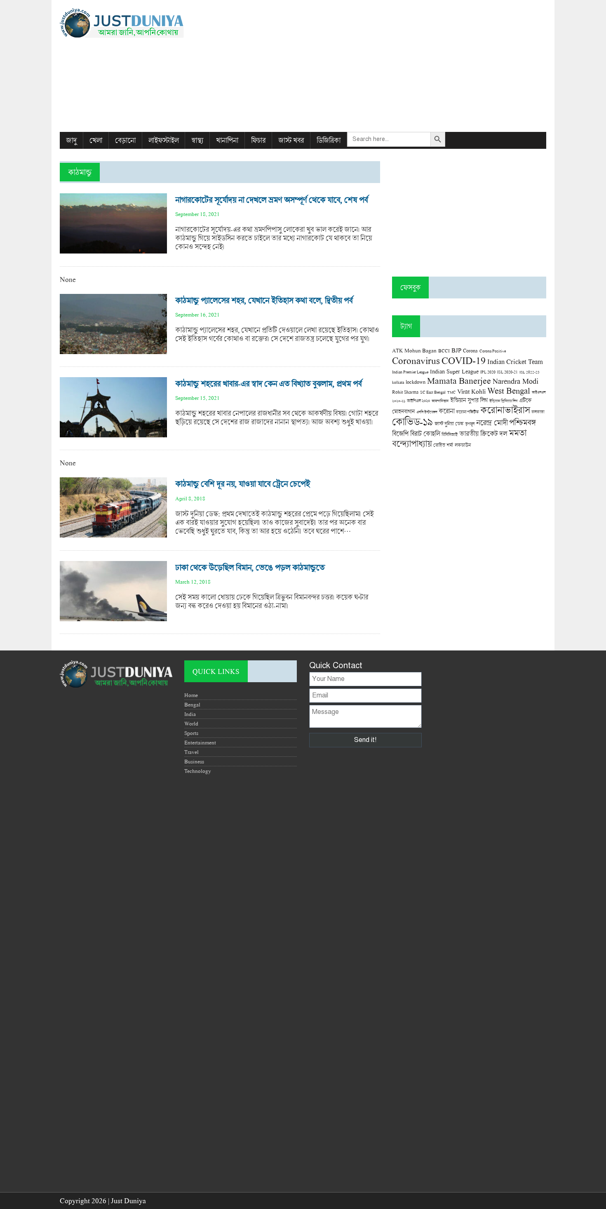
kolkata (398, 382)
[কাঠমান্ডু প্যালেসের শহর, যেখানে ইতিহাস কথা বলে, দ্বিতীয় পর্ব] (113, 349)
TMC (451, 392)
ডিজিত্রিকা (329, 140)
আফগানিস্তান (440, 401)
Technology (197, 771)
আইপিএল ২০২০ (418, 400)
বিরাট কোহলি (425, 433)
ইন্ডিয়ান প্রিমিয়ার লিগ (503, 401)
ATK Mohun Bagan (414, 350)
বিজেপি (400, 433)
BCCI (444, 350)
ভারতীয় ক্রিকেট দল (483, 433)
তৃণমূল (469, 423)
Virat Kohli (471, 391)
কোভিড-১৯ (412, 421)
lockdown (415, 382)
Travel (191, 752)
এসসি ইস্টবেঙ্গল (426, 412)
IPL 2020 (488, 371)
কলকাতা (537, 411)
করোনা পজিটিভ (467, 412)
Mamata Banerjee (459, 380)
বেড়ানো (125, 140)
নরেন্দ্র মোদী (491, 422)
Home (191, 695)
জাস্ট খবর (291, 140)
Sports (191, 733)
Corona (470, 350)
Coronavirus (416, 360)
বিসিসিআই (450, 434)
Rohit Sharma (405, 391)
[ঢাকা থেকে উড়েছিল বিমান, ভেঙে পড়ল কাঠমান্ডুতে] (113, 617)
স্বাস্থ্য (197, 140)
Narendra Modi (515, 380)
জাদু (71, 140)
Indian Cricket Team (515, 361)
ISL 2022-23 (529, 372)
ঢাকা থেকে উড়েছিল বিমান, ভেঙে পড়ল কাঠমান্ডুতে (249, 567)
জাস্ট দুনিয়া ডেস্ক (449, 423)
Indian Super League (454, 371)
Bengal (192, 704)
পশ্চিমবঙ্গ (522, 422)
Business (194, 761)
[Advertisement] (386, 66)
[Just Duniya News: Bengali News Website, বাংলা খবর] (137, 23)
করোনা (446, 411)
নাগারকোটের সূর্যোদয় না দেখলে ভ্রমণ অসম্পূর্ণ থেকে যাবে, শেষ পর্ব (271, 199)
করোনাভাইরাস (505, 410)
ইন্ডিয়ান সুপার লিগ (469, 400)
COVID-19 (464, 360)
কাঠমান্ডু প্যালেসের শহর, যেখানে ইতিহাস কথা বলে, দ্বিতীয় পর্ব (263, 300)
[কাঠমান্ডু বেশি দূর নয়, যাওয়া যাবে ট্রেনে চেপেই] (113, 533)
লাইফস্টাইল (163, 140)
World (191, 723)
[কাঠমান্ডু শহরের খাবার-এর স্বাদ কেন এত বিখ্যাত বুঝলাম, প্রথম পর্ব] (113, 433)
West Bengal (508, 390)
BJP (456, 350)
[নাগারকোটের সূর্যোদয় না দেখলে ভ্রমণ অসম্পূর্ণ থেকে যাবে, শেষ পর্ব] (113, 249)
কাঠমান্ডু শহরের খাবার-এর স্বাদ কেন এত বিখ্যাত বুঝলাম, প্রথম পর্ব (268, 383)
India (190, 714)
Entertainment (200, 742)
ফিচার (258, 140)
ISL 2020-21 (507, 372)
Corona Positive (492, 351)
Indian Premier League (410, 371)
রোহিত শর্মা (443, 445)
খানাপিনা (227, 140)
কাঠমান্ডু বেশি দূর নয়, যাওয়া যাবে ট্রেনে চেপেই (242, 483)
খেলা (95, 140)
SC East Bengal (433, 392)
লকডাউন (463, 445)
